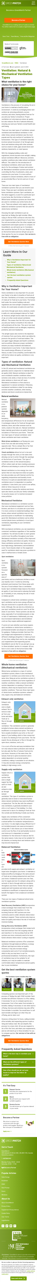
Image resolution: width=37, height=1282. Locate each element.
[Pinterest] (14, 1226)
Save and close (16, 1278)
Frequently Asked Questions (17, 280)
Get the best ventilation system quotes (19, 276)
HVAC (16, 63)
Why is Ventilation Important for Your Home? (19, 261)
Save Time (6, 36)
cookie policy (5, 1274)
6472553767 (7, 1158)
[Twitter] (7, 1226)
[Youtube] (10, 1226)
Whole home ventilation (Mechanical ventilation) (20, 271)
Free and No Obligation (27, 36)
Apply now (6, 1131)
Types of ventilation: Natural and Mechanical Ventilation (19, 266)
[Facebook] (3, 1226)
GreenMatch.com (7, 63)
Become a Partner (18, 20)
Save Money (15, 36)
